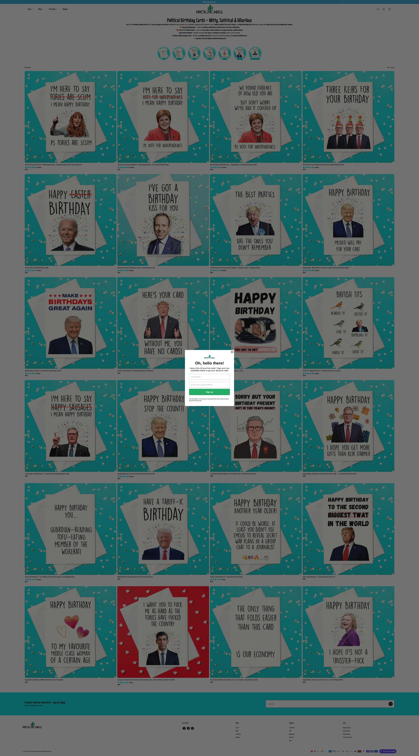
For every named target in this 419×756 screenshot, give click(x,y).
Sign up (209, 392)
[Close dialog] (232, 352)
